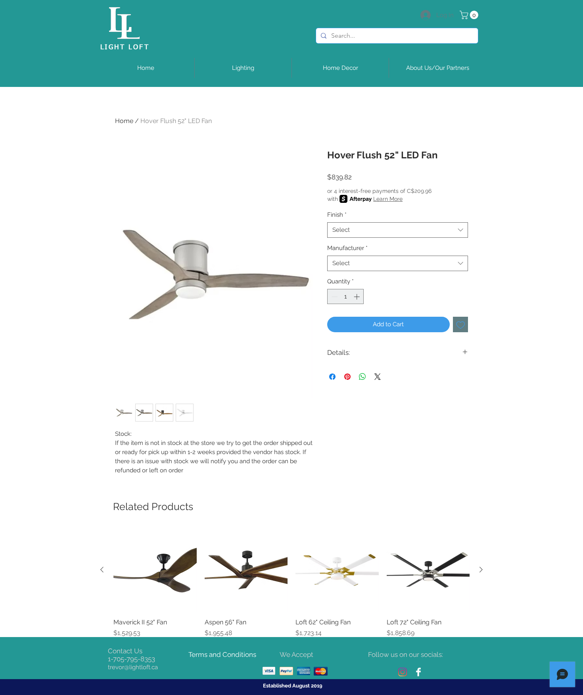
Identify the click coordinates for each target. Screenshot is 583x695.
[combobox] (397, 230)
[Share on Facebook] (332, 376)
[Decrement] (333, 296)
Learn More (388, 199)
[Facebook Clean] (418, 672)
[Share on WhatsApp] (362, 376)
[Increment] (357, 296)
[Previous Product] (102, 569)
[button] (470, 15)
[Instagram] (402, 672)
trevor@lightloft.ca (133, 667)
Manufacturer (347, 248)
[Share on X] (377, 376)
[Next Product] (481, 569)
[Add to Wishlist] (460, 324)
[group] (291, 583)
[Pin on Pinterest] (347, 376)
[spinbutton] (345, 296)
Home (124, 121)
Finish (337, 214)
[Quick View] (155, 570)
